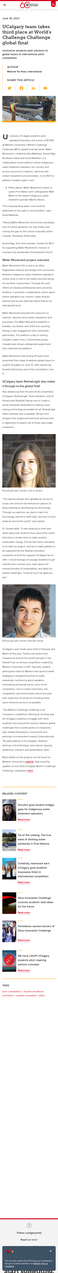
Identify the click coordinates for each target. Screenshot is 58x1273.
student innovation (26, 995)
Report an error (29, 1239)
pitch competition (11, 991)
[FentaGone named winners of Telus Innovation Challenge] (9, 931)
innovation (8, 995)
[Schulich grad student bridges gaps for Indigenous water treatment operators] (9, 810)
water (42, 995)
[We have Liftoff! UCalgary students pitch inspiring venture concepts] (9, 961)
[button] (11, 87)
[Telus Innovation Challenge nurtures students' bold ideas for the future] (9, 903)
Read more (24, 819)
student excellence (34, 991)
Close (50, 1253)
